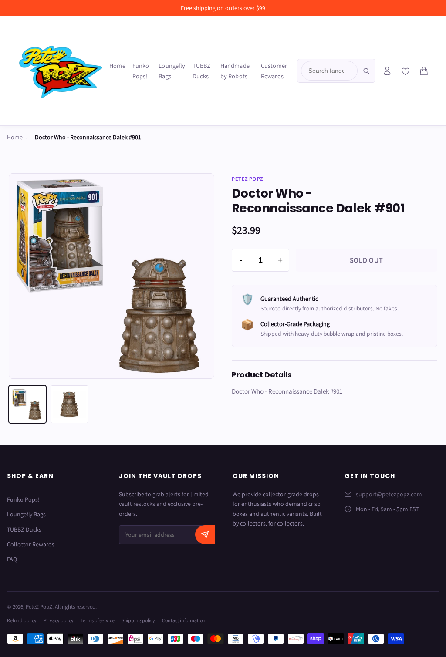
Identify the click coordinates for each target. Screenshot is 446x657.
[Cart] (424, 71)
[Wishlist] (405, 71)
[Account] (387, 71)
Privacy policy (59, 620)
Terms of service (98, 620)
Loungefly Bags (172, 70)
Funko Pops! (140, 70)
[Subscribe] (205, 534)
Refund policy (22, 620)
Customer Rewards (274, 70)
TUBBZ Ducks (202, 70)
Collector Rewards (30, 544)
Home (117, 65)
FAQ (12, 559)
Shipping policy (138, 620)
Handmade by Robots (235, 70)
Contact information (184, 620)
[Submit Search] (366, 71)
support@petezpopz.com (389, 494)
